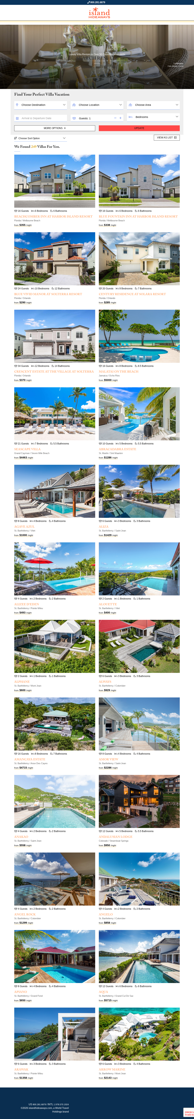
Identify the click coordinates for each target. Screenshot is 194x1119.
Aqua (103, 992)
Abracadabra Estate (117, 449)
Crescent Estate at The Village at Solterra (54, 372)
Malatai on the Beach (118, 372)
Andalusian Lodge (115, 837)
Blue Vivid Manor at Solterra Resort (48, 294)
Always (105, 682)
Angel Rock (25, 915)
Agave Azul (24, 527)
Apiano (20, 992)
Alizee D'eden (26, 604)
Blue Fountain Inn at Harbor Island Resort (138, 217)
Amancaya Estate (29, 759)
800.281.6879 (97, 2)
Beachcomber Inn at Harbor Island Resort (53, 217)
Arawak (21, 1070)
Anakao (21, 837)
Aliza (104, 527)
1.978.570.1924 (61, 1104)
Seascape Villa (27, 449)
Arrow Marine (112, 1070)
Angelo (106, 915)
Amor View (108, 759)
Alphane (22, 682)
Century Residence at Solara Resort (132, 294)
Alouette (108, 604)
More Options (53, 128)
